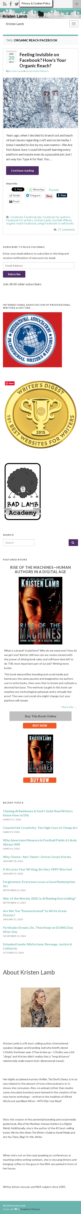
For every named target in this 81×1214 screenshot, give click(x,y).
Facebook (17, 217)
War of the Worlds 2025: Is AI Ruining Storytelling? (39, 898)
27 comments (66, 229)
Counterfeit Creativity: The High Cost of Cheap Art (40, 827)
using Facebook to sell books (55, 223)
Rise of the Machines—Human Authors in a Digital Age (40, 569)
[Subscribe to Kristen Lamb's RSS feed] (5, 3)
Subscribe (14, 274)
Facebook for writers (19, 220)
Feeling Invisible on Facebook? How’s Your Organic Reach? (42, 60)
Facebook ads (32, 217)
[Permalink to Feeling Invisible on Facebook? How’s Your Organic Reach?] (40, 102)
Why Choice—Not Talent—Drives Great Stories (37, 857)
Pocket (54, 190)
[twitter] (17, 3)
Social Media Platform (37, 71)
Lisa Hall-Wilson (62, 220)
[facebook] (10, 3)
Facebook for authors (56, 217)
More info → (69, 707)
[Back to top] (72, 1205)
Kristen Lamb (15, 24)
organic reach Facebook (21, 223)
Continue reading (22, 170)
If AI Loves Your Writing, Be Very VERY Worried (37, 869)
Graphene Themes (30, 1209)
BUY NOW (40, 725)
